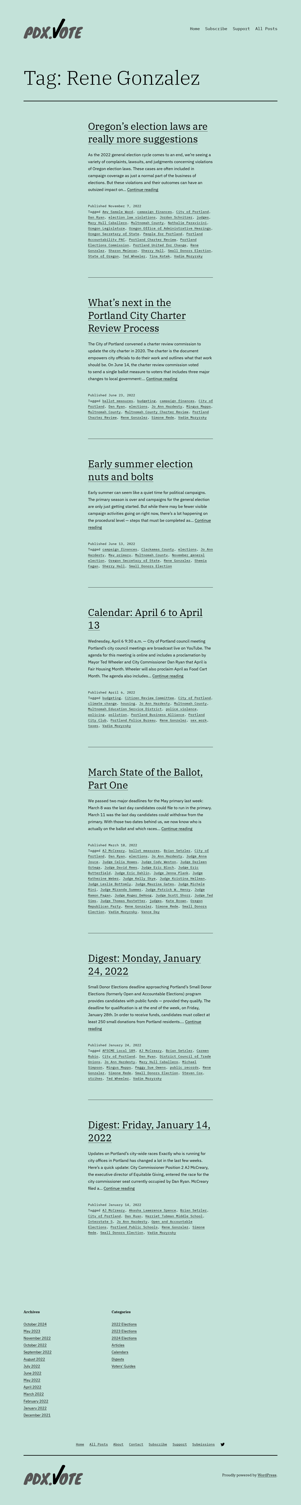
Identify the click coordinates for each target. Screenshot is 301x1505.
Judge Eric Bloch (157, 867)
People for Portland (162, 234)
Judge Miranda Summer (120, 889)
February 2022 (36, 1401)
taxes (93, 726)
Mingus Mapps (198, 406)
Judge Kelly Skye (139, 878)
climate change (102, 703)
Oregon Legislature (106, 228)
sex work (198, 720)
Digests (118, 1359)
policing (96, 715)
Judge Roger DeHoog (133, 895)
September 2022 (38, 1352)
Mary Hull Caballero (107, 223)
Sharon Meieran (123, 251)
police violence (181, 709)
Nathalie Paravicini (187, 223)
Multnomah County (147, 223)
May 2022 (32, 1380)
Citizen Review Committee (149, 698)
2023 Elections (124, 1331)
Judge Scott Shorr (173, 895)
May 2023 (32, 1331)
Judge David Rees (120, 867)
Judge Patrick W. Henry (167, 889)
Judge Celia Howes (119, 862)
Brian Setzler (177, 851)
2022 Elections (124, 1324)
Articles (118, 1345)
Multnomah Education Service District (125, 709)
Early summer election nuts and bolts (140, 470)
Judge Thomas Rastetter (122, 901)
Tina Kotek (159, 256)
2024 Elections (124, 1338)
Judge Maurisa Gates (154, 884)
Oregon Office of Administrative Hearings (170, 228)
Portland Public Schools (134, 1227)
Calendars (120, 1352)
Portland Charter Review (152, 239)
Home (195, 28)
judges (203, 217)
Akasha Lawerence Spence (152, 1210)
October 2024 (35, 1324)
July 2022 (32, 1366)
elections (138, 406)
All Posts (266, 28)
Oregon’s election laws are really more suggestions (148, 132)
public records (184, 1067)
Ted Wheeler (134, 256)
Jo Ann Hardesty (167, 406)
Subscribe (216, 28)
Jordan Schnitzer (176, 217)
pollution (118, 715)
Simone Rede (163, 417)
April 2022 (32, 1387)
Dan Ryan (96, 217)
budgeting (146, 401)
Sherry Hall (152, 251)
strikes (95, 1078)
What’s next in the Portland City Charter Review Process (137, 315)
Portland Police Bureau (133, 720)
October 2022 (35, 1345)
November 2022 (37, 1338)
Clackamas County (157, 549)
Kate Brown (176, 901)
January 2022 (35, 1408)
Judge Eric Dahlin (132, 873)
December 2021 (37, 1415)
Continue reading (142, 189)
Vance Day (150, 912)
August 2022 (34, 1359)
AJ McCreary (113, 851)
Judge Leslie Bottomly (109, 884)
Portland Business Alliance (157, 715)
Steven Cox (192, 1073)
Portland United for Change (159, 245)
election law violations (132, 217)
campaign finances (154, 212)
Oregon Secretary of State (113, 234)
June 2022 (32, 1373)
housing (128, 703)
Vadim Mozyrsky (188, 256)
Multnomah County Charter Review (156, 412)
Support (241, 28)
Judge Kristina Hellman (182, 878)
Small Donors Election (189, 251)
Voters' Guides (124, 1366)
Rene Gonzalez (134, 417)
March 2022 (34, 1394)
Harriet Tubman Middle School (174, 1216)
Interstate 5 (100, 1221)
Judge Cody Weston (158, 862)
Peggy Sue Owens (150, 1067)
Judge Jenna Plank (171, 873)
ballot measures (117, 401)
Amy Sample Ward (117, 212)
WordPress (267, 1475)
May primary (120, 555)
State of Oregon (103, 256)
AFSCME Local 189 (118, 1051)
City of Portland (192, 212)
